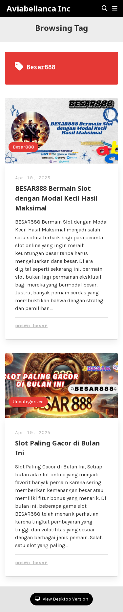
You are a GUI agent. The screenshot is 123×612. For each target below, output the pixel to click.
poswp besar (31, 326)
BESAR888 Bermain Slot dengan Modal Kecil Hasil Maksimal (56, 198)
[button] (114, 8)
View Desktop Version (65, 599)
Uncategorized (28, 402)
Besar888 (23, 147)
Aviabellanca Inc (39, 8)
